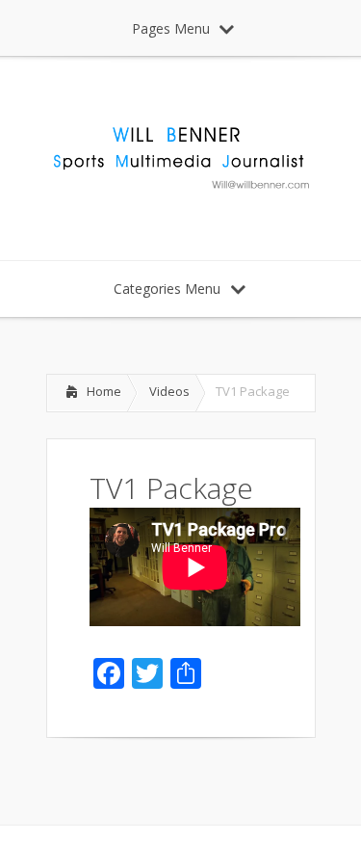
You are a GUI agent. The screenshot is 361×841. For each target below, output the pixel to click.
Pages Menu (171, 28)
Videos (169, 391)
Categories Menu (167, 288)
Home (104, 391)
